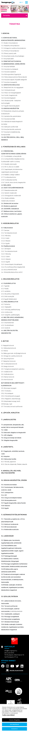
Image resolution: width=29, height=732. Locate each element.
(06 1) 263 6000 (9, 653)
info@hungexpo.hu (10, 650)
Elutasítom (14, 729)
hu (21, 2)
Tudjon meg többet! (8, 715)
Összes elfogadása (14, 720)
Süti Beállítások (14, 724)
